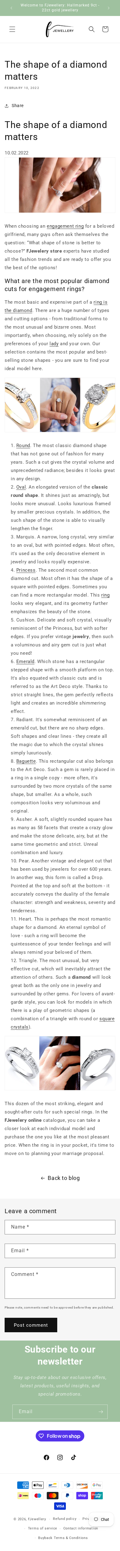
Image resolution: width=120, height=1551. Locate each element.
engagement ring (65, 226)
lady (54, 343)
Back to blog (64, 1178)
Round (23, 445)
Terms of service (42, 1528)
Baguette (26, 761)
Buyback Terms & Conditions (63, 1538)
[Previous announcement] (11, 8)
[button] (12, 29)
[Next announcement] (108, 8)
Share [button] (18, 105)
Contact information (80, 1528)
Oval (21, 487)
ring (105, 595)
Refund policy (64, 1519)
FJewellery (37, 1519)
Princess (26, 570)
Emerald (25, 661)
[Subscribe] (100, 1412)
